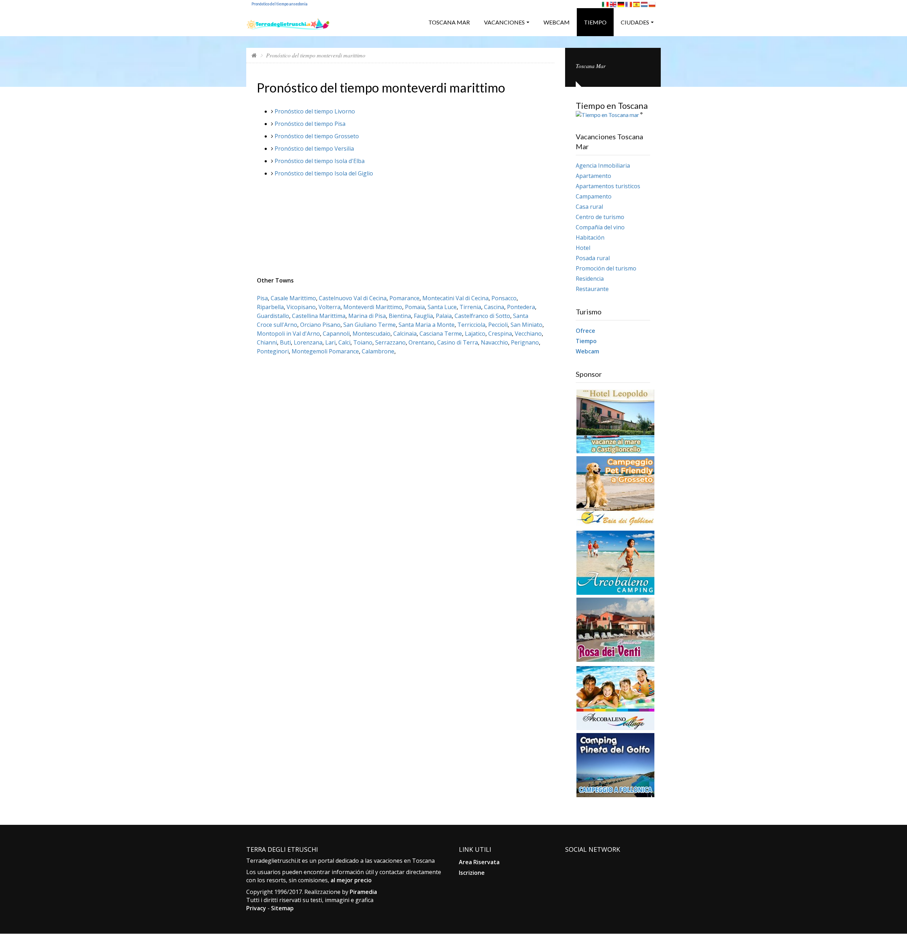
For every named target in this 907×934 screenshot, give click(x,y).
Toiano (362, 342)
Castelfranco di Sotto (482, 316)
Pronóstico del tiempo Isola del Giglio (324, 173)
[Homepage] (254, 55)
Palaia (444, 316)
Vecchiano (528, 333)
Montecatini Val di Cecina (455, 298)
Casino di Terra (457, 342)
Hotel (583, 248)
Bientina (400, 316)
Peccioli (498, 325)
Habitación (590, 237)
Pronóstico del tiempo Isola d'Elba (320, 161)
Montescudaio (371, 333)
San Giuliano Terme (369, 325)
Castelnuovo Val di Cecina (353, 298)
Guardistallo (273, 316)
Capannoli (336, 333)
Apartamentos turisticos (608, 186)
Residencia (590, 279)
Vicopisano (301, 307)
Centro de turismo (600, 217)
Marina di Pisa (367, 316)
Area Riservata (479, 862)
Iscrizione (472, 873)
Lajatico (475, 333)
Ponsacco (504, 298)
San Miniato (526, 325)
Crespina (500, 333)
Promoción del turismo (606, 268)
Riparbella (270, 307)
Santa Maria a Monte (427, 325)
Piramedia (363, 892)
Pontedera (521, 307)
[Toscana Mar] (288, 21)
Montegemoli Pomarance (325, 351)
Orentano (421, 342)
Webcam (556, 22)
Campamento (594, 196)
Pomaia (415, 307)
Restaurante (592, 289)
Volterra (329, 307)
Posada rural (593, 258)
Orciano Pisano (320, 325)
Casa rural (589, 207)
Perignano (525, 342)
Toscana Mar (449, 22)
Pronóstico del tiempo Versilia (314, 148)
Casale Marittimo (293, 298)
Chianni (267, 342)
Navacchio (494, 342)
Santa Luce (442, 307)
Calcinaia (405, 333)
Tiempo (595, 22)
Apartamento (593, 176)
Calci (344, 342)
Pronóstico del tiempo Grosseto (317, 136)
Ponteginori (273, 351)
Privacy (256, 908)
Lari (330, 342)
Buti (285, 342)
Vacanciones (504, 22)
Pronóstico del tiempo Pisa (310, 124)
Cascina (494, 307)
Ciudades (635, 22)
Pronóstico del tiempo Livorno (315, 111)
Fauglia (423, 316)
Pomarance (404, 298)
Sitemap (282, 908)
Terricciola (471, 325)
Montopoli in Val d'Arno (288, 333)
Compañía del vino (600, 227)
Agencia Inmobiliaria (603, 165)
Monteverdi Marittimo (372, 307)
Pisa (262, 298)
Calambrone (378, 351)
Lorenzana (308, 342)
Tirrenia (470, 307)
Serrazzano (390, 342)
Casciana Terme (440, 333)
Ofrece (585, 331)
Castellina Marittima (318, 316)
